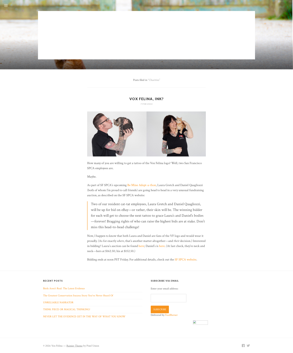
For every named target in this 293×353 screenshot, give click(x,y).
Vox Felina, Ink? (146, 99)
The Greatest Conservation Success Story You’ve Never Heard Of (78, 295)
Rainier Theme (74, 346)
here (141, 246)
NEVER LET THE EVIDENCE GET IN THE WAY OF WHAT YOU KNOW (84, 316)
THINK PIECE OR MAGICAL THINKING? (66, 309)
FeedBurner (171, 315)
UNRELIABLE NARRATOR (58, 302)
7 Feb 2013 (147, 104)
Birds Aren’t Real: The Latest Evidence (64, 288)
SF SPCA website (185, 259)
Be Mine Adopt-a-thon (141, 185)
